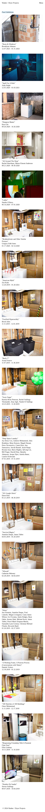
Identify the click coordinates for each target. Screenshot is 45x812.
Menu (41, 3)
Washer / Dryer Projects (10, 3)
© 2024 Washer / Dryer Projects (13, 808)
